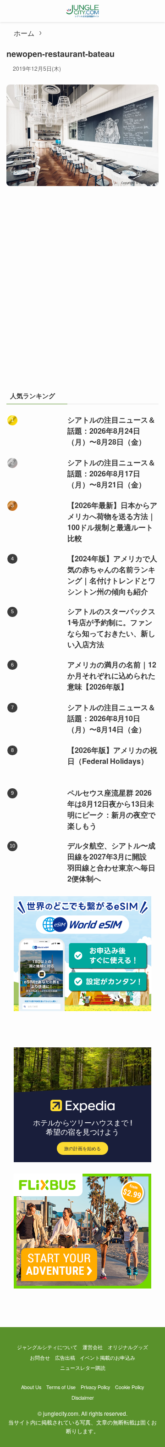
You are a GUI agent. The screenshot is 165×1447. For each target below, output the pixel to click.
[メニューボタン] (11, 11)
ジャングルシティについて (47, 1347)
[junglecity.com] (82, 11)
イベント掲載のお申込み (107, 1357)
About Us (31, 1387)
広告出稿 (65, 1357)
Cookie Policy (129, 1387)
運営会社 (92, 1347)
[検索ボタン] (154, 11)
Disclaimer (83, 1397)
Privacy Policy (95, 1387)
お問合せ (40, 1357)
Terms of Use (61, 1387)
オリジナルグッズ (128, 1347)
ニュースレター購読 (82, 1367)
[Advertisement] (82, 292)
